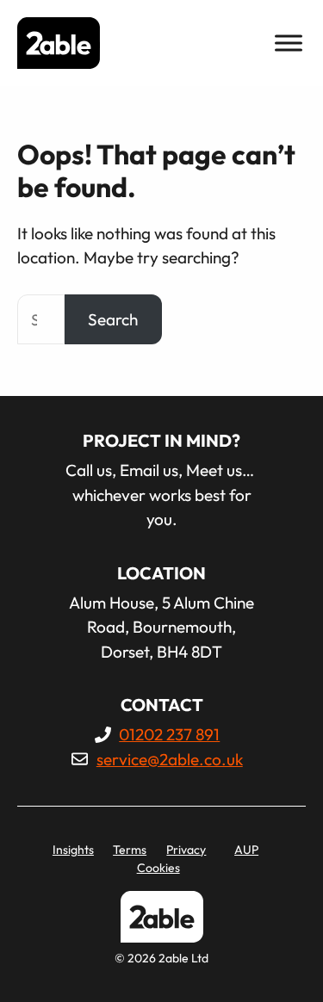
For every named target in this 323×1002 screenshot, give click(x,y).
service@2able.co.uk (169, 759)
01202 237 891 (169, 734)
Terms (129, 849)
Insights (73, 849)
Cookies (158, 867)
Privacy (186, 849)
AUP (246, 849)
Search (113, 319)
